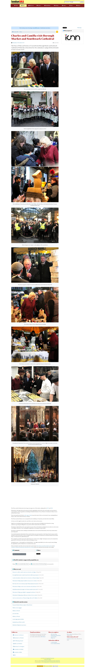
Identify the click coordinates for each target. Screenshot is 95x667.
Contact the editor (47, 659)
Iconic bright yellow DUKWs (18, 619)
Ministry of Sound (16, 610)
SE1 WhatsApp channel (18, 640)
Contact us (69, 638)
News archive (69, 634)
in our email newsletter (55, 643)
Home (16, 5)
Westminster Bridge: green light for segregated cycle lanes (24, 592)
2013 (48, 508)
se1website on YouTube (18, 649)
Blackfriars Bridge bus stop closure (19, 625)
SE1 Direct (43, 636)
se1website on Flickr (18, 652)
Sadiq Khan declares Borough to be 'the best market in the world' (25, 589)
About (78, 5)
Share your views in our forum (19, 554)
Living (64, 5)
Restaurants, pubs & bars (56, 635)
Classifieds (47, 5)
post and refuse (16, 613)
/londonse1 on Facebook (18, 635)
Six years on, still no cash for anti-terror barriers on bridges (24, 572)
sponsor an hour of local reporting (39, 564)
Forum (39, 5)
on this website (54, 642)
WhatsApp (79, 27)
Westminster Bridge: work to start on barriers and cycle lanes (24, 586)
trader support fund (28, 515)
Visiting (56, 5)
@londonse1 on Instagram (19, 646)
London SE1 (15, 31)
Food (71, 5)
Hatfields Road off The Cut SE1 (19, 622)
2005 (52, 508)
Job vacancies (53, 636)
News (23, 5)
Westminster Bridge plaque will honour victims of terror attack (25, 595)
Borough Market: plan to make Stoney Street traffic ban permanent (26, 575)
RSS (15, 655)
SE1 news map (54, 634)
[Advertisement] (47, 17)
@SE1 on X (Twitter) (18, 643)
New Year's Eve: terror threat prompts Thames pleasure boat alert (25, 583)
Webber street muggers (17, 607)
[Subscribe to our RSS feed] (57, 32)
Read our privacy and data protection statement (50, 660)
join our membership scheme (23, 564)
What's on (31, 5)
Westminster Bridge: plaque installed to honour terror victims (25, 580)
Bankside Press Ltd (50, 658)
